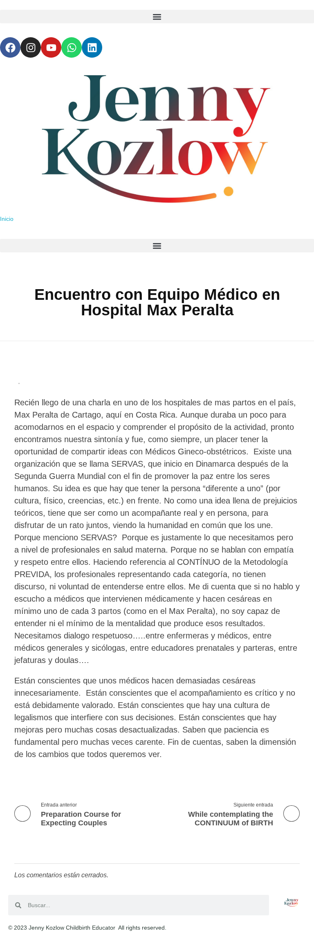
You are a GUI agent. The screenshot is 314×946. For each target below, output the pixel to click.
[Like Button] (28, 383)
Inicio (6, 219)
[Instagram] (30, 47)
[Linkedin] (92, 47)
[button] (157, 16)
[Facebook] (10, 47)
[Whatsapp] (71, 47)
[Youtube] (51, 47)
